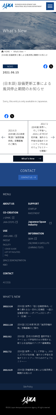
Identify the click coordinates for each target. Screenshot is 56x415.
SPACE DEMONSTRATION (14, 260)
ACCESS (6, 282)
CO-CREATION (10, 212)
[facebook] (45, 66)
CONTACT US (26, 177)
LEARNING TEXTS (35, 247)
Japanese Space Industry (37, 223)
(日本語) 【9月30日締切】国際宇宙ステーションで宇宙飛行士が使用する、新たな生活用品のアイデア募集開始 (35, 340)
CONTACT (8, 273)
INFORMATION (36, 233)
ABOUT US (8, 203)
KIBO (5, 264)
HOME (7, 51)
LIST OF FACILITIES (12, 252)
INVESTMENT (34, 213)
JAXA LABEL (8, 236)
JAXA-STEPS (8, 222)
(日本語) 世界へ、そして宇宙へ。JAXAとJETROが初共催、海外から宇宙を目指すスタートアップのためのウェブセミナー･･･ (35, 356)
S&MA (30, 238)
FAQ (6, 255)
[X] (51, 66)
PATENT (6, 240)
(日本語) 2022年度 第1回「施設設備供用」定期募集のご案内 (34, 326)
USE (5, 230)
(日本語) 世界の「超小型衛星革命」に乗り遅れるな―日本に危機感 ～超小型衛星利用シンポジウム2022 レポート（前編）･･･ (35, 311)
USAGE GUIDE (10, 248)
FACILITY (7, 244)
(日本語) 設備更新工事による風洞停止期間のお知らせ (34, 371)
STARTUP (32, 208)
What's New (18, 51)
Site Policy (28, 386)
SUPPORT (33, 203)
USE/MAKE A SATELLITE (38, 243)
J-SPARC (7, 217)
